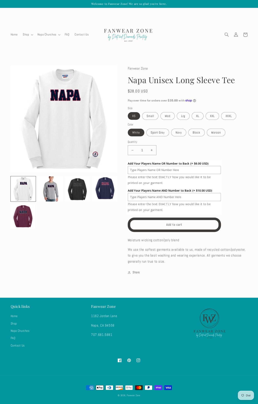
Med (167, 116)
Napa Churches (20, 331)
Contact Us (18, 345)
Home (14, 316)
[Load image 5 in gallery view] (23, 216)
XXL (212, 116)
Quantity (132, 142)
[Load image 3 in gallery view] (77, 188)
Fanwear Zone (133, 395)
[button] (27, 34)
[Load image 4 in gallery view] (104, 188)
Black (196, 132)
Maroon (216, 132)
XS (134, 116)
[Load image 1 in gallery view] (23, 188)
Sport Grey (158, 132)
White (136, 132)
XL (197, 116)
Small (150, 116)
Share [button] (136, 272)
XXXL (229, 116)
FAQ (13, 338)
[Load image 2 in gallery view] (50, 188)
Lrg (183, 116)
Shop (14, 323)
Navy (179, 132)
